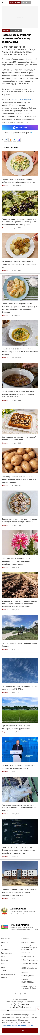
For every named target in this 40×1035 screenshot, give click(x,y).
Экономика (5, 949)
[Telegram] (14, 140)
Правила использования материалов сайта (27, 981)
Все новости (5, 939)
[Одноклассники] (10, 140)
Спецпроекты (26, 953)
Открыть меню (2, 2)
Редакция (24, 972)
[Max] (19, 140)
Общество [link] (5, 649)
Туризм (3, 970)
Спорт (3, 956)
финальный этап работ (21, 100)
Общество (6, 30)
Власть (3, 946)
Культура (4, 960)
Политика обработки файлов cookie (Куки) (28, 987)
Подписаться (21, 127)
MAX (33, 133)
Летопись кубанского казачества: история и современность (29, 947)
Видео (3, 967)
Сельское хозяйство (8, 974)
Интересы (4, 978)
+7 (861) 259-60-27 (20, 1004)
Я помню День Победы (29, 963)
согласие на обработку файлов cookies (17, 1025)
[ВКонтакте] (5, 140)
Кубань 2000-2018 (27, 956)
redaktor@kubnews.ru (20, 1007)
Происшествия (6, 953)
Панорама (25, 939)
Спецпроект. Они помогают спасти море (29, 968)
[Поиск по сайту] (37, 2)
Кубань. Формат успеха (29, 960)
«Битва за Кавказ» (28, 942)
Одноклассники (20, 993)
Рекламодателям (27, 976)
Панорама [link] (5, 185)
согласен (20, 1030)
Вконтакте (15, 993)
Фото (3, 963)
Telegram (25, 993)
